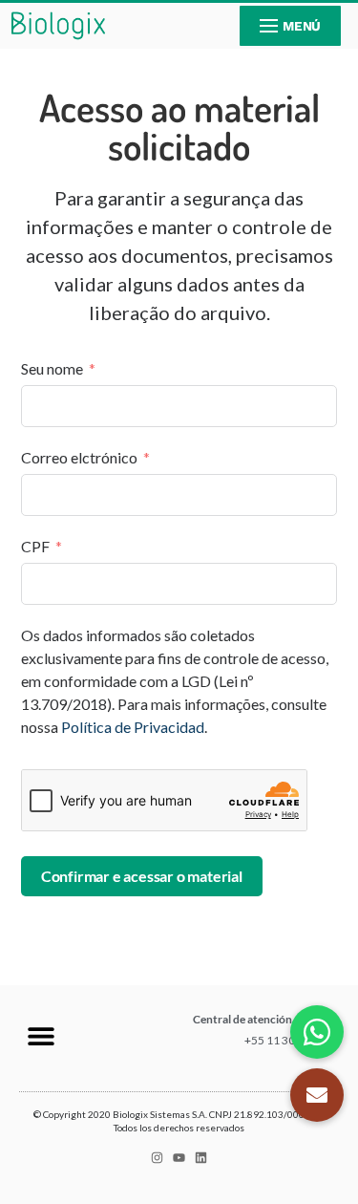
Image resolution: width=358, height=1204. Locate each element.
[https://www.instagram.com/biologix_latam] (157, 1157)
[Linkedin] (201, 1157)
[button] (40, 1036)
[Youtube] (179, 1157)
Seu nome (52, 368)
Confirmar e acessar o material (141, 876)
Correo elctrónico (79, 457)
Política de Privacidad (132, 727)
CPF (35, 546)
